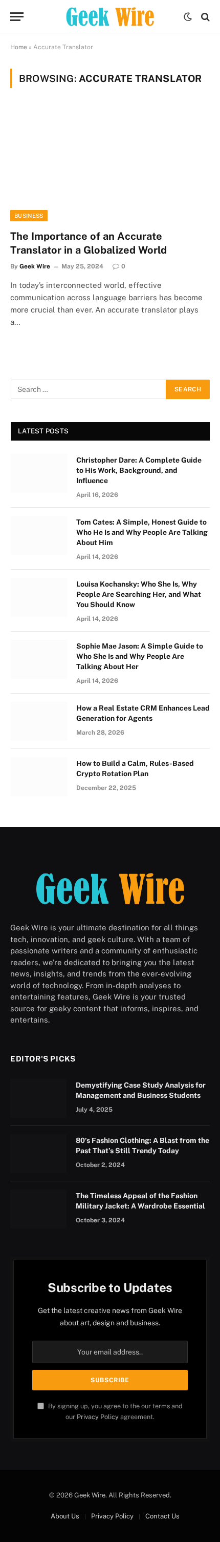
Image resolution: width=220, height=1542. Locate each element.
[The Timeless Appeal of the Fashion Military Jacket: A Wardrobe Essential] (38, 1209)
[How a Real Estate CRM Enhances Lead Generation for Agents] (39, 721)
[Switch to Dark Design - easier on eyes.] (187, 17)
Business (28, 216)
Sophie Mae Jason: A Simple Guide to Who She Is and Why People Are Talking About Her (139, 656)
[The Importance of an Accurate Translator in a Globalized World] (110, 165)
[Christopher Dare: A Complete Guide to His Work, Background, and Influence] (39, 473)
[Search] (204, 16)
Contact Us (162, 1516)
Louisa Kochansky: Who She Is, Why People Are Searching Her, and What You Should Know (138, 594)
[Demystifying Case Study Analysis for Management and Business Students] (38, 1098)
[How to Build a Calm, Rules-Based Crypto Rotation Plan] (39, 776)
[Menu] (17, 16)
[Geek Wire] (110, 16)
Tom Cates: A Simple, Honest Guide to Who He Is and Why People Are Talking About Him (142, 532)
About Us (65, 1516)
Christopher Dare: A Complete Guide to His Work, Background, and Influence (139, 470)
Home (18, 47)
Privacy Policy (98, 1417)
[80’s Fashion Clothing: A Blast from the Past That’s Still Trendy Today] (38, 1153)
